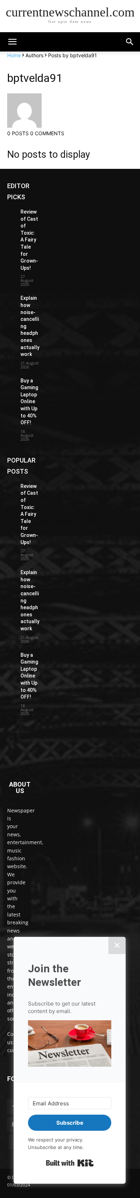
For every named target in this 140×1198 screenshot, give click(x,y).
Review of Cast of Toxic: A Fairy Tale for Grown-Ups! (29, 240)
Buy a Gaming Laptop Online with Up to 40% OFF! (29, 402)
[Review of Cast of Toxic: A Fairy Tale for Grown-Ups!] (11, 211)
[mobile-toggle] (12, 42)
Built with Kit (70, 1163)
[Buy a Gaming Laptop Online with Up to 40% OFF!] (11, 380)
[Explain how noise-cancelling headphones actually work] (11, 297)
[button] (130, 42)
